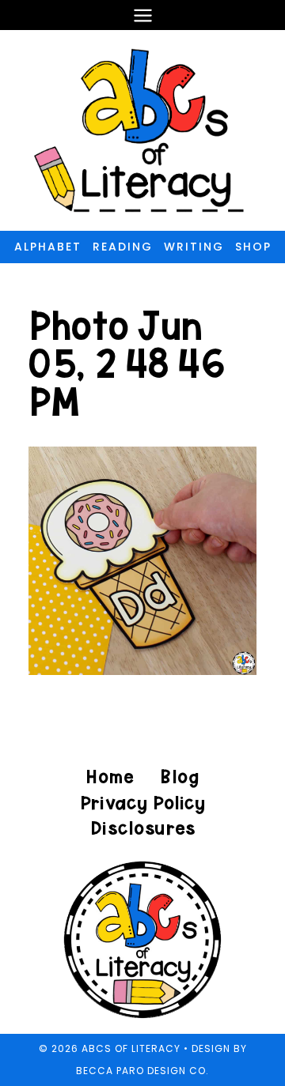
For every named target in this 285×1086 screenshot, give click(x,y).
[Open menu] (142, 15)
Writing (194, 247)
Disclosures (143, 828)
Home (110, 776)
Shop (253, 247)
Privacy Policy (142, 802)
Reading (123, 247)
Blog (179, 776)
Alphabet (48, 247)
